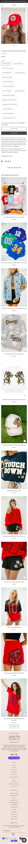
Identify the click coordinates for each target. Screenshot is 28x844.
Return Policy (14, 774)
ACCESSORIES (14, 804)
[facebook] (12, 754)
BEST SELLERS (14, 814)
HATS (14, 797)
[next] (16, 46)
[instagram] (14, 754)
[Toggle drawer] (2, 5)
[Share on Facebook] (2, 161)
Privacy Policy (14, 786)
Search (14, 765)
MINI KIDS (14, 811)
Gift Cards (14, 781)
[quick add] (25, 441)
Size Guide (14, 772)
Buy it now (14, 133)
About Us (14, 767)
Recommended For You (10, 175)
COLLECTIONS (14, 807)
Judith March (4, 53)
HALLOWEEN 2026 (14, 795)
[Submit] (24, 831)
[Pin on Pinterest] (6, 161)
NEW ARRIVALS (14, 793)
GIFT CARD (14, 816)
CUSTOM (14, 809)
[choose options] (25, 213)
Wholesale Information (14, 783)
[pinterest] (16, 754)
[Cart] (26, 5)
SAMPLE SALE (14, 818)
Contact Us (14, 769)
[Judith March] (14, 5)
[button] (10, 161)
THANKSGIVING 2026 (14, 802)
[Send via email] (8, 161)
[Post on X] (4, 161)
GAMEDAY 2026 (14, 800)
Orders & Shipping (14, 776)
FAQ (14, 779)
